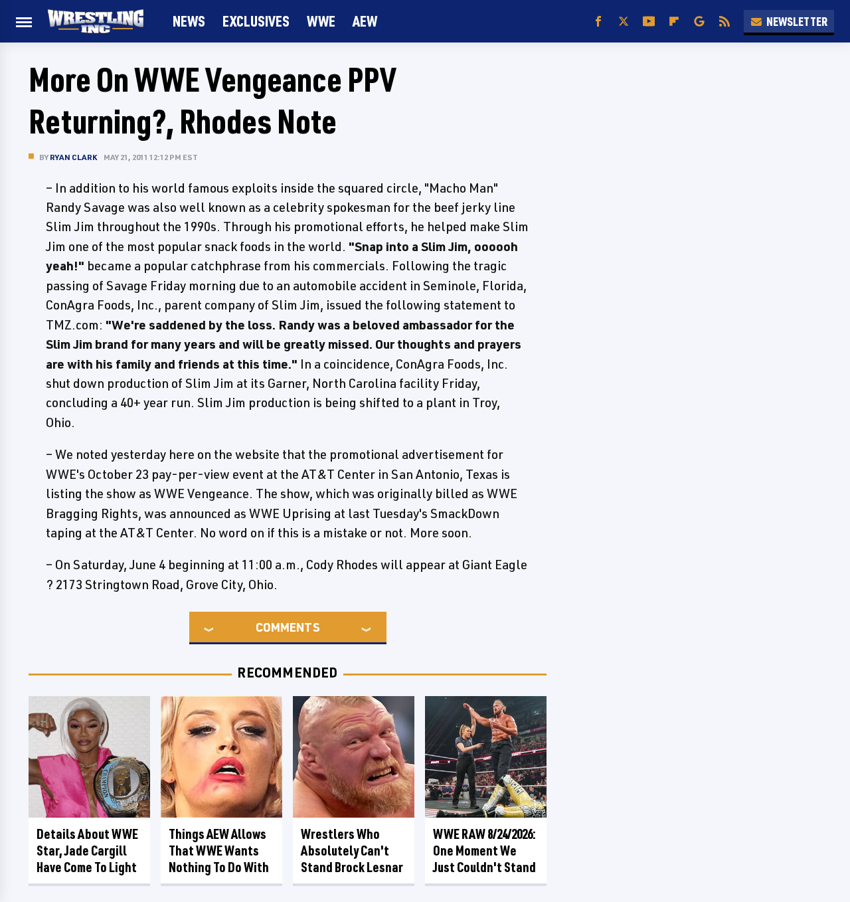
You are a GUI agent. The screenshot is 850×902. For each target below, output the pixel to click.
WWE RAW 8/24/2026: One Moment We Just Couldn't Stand (484, 850)
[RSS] (724, 21)
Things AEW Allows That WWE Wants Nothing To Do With (219, 850)
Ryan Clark (73, 157)
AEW (365, 21)
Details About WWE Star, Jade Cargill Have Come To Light (87, 850)
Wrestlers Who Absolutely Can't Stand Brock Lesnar (352, 850)
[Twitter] (624, 21)
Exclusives (256, 21)
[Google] (699, 21)
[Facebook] (598, 21)
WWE (321, 21)
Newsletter (796, 21)
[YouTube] (649, 21)
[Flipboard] (674, 21)
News (189, 21)
